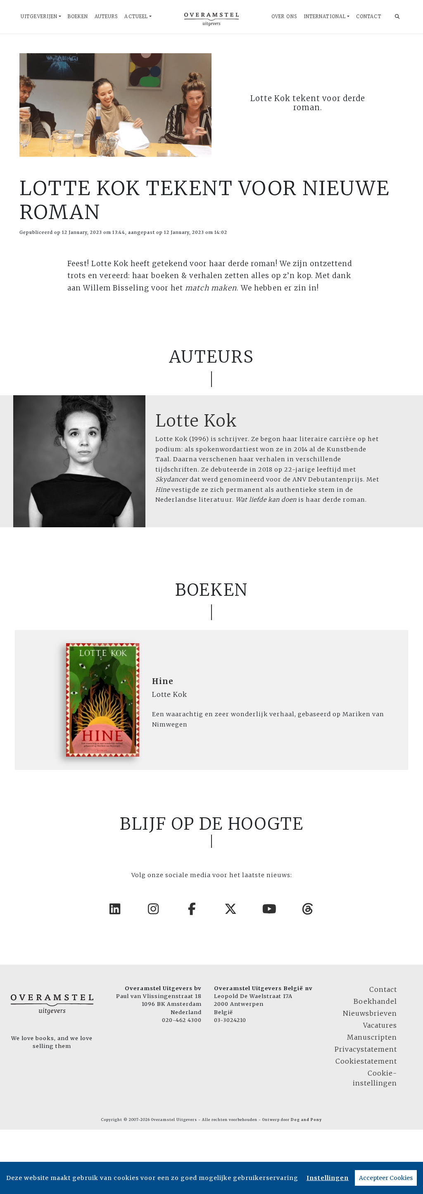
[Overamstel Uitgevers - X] (231, 909)
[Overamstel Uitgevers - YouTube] (270, 909)
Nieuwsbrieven (370, 1013)
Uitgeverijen (39, 16)
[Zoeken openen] (397, 17)
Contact (368, 16)
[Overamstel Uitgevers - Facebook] (192, 909)
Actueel (136, 16)
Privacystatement (366, 1049)
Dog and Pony (306, 1120)
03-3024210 (230, 1020)
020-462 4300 (182, 1020)
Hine (162, 681)
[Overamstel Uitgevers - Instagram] (153, 909)
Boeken (78, 16)
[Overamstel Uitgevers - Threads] (308, 909)
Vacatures (380, 1025)
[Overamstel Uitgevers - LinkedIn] (115, 909)
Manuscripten (372, 1037)
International (325, 16)
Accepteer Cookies (386, 1178)
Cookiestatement (366, 1061)
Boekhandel (375, 1001)
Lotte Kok (196, 421)
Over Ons (284, 16)
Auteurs (106, 16)
